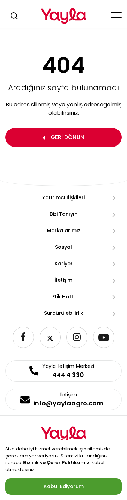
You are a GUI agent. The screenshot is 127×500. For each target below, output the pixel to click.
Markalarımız (63, 230)
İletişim (63, 280)
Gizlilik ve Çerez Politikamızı (57, 462)
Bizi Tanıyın (64, 213)
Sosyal (63, 247)
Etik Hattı (63, 296)
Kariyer (64, 263)
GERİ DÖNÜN (67, 137)
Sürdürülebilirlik (63, 313)
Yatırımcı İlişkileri (63, 197)
